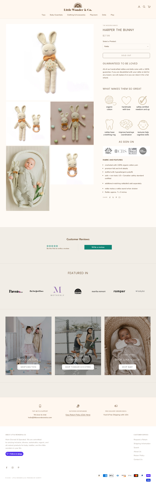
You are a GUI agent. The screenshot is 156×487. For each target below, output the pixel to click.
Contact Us (138, 459)
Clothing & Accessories (76, 15)
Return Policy (139, 455)
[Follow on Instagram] (12, 467)
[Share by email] (119, 197)
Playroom (94, 15)
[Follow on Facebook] (6, 467)
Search (136, 447)
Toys (43, 15)
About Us (137, 451)
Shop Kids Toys (28, 367)
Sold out (126, 55)
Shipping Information (142, 443)
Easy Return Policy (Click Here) (78, 415)
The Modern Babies (110, 25)
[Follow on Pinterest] (18, 467)
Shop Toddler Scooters (78, 367)
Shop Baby (127, 367)
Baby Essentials (56, 15)
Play (112, 15)
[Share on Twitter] (113, 197)
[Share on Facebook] (110, 197)
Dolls (104, 15)
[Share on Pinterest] (116, 197)
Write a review (98, 247)
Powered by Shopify (34, 478)
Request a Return (141, 439)
